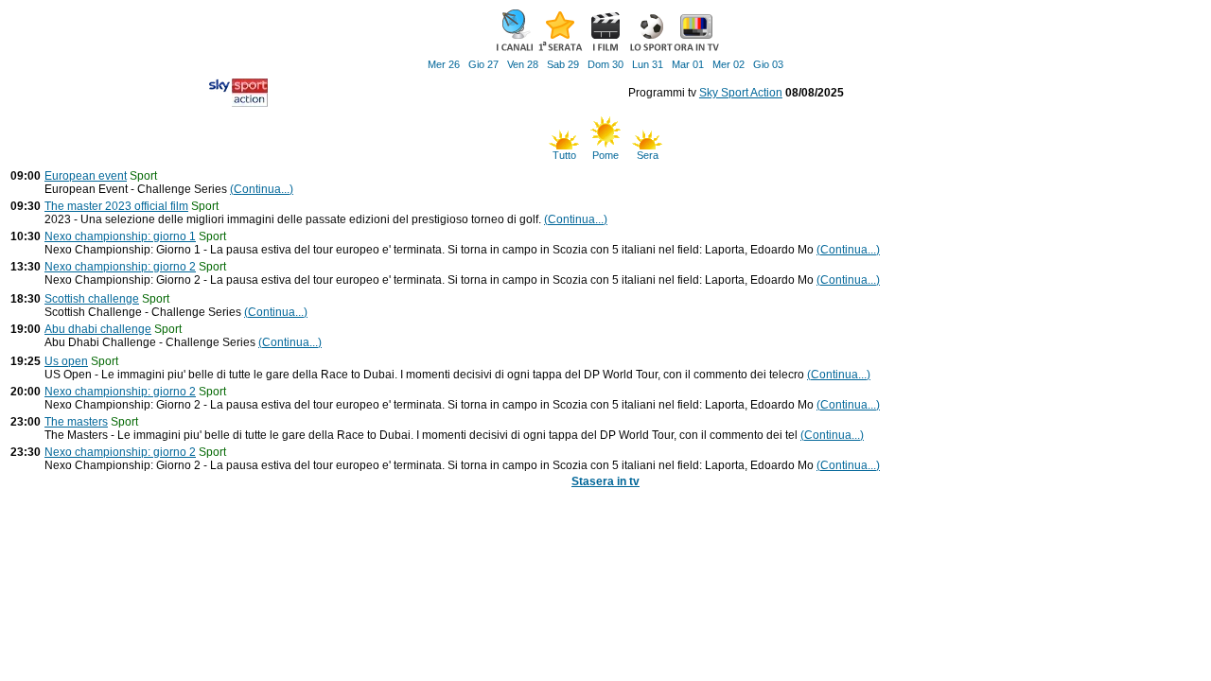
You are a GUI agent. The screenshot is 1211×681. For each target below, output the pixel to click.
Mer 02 (728, 64)
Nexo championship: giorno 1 (120, 236)
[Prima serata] (560, 49)
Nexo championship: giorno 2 (120, 266)
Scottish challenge (91, 299)
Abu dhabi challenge (97, 329)
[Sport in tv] (651, 49)
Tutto (564, 155)
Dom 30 (605, 64)
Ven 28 (522, 64)
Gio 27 (483, 64)
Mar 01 (688, 64)
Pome (605, 155)
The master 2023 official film (116, 206)
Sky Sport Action (740, 92)
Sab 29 (563, 64)
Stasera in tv (605, 481)
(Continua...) (261, 189)
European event (85, 176)
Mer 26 (444, 64)
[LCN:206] (238, 103)
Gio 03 (768, 64)
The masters (76, 421)
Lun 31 (647, 64)
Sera (647, 155)
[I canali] (514, 49)
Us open (66, 361)
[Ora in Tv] (696, 49)
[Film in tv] (605, 49)
